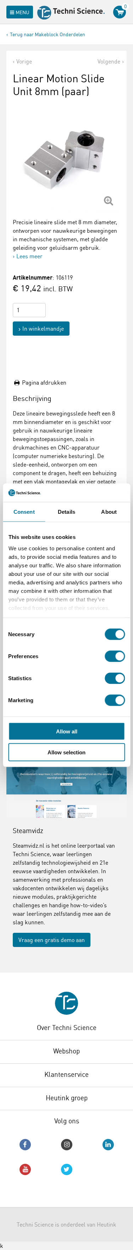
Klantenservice (66, 1074)
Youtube (25, 1169)
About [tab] (109, 512)
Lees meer (29, 256)
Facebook (25, 1144)
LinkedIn (108, 1144)
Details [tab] (66, 512)
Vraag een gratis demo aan (51, 939)
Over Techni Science (66, 1027)
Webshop (66, 1051)
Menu (22, 12)
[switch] (115, 656)
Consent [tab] (24, 512)
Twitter (66, 1169)
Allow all (66, 731)
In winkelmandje (43, 328)
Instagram (66, 1144)
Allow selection (66, 752)
